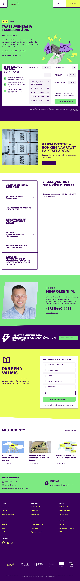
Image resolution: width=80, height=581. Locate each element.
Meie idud (5, 511)
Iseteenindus (35, 514)
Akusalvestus (35, 511)
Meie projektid (6, 507)
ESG (3, 528)
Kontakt (62, 524)
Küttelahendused (64, 511)
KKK (60, 532)
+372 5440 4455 (58, 309)
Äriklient (12, 21)
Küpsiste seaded (36, 532)
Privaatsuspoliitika (37, 524)
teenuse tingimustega (43, 576)
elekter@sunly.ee (52, 313)
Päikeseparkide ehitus (9, 514)
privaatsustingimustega (67, 405)
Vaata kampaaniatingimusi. (12, 55)
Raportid (5, 524)
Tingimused (34, 528)
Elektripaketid (35, 507)
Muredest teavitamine (66, 528)
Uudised (4, 532)
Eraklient (5, 21)
